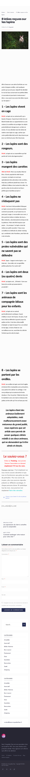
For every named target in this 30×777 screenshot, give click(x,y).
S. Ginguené (10, 27)
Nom (3, 579)
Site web (3, 595)
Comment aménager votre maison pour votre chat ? (14, 535)
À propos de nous (17, 755)
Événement (7, 653)
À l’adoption (9, 755)
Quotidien (7, 660)
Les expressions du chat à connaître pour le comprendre (14, 525)
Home (3, 12)
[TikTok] (14, 769)
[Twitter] (6, 769)
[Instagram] (10, 769)
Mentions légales (5, 757)
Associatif (7, 643)
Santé (5, 666)
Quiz (5, 656)
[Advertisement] (15, 67)
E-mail (4, 587)
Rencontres (7, 663)
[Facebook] (3, 769)
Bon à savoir (10, 12)
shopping (7, 670)
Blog (24, 755)
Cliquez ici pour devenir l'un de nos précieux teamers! (16, 497)
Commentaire (5, 554)
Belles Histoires (8, 646)
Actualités (7, 640)
